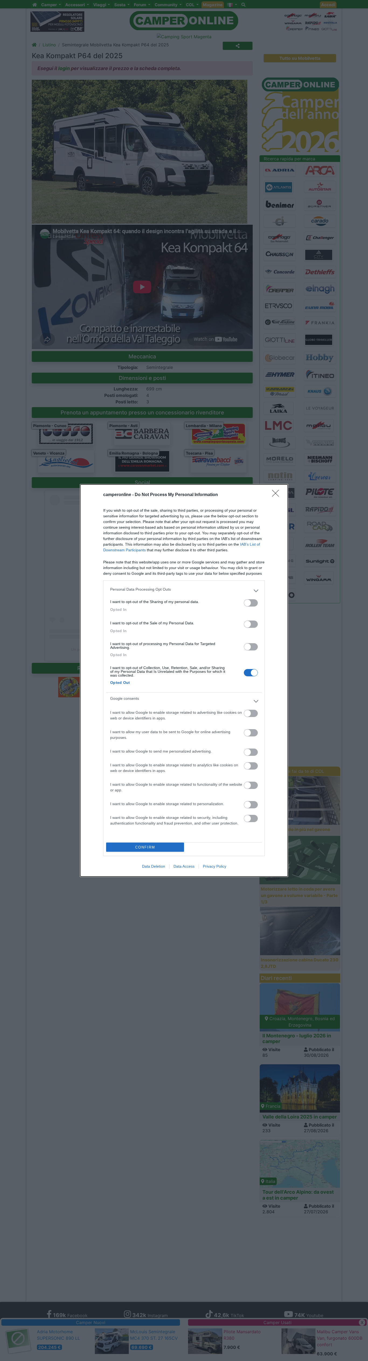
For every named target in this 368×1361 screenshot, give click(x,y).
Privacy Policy (214, 866)
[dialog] (184, 680)
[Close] (277, 495)
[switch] (251, 603)
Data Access (184, 866)
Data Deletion (153, 866)
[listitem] (184, 590)
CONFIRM (145, 847)
